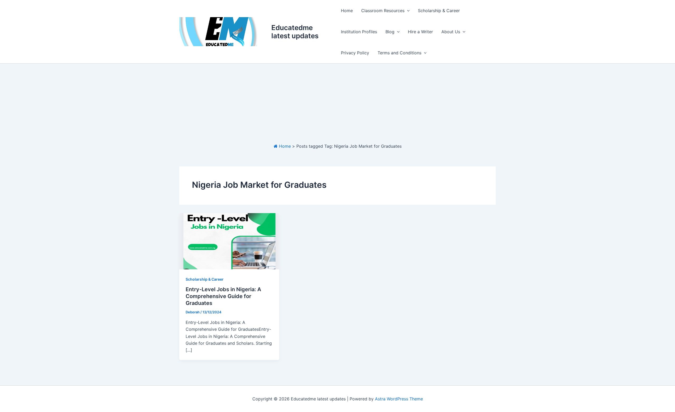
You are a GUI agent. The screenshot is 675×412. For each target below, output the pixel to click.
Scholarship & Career (439, 10)
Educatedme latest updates (295, 31)
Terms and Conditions (399, 52)
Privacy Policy (355, 52)
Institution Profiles (359, 31)
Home (347, 10)
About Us (450, 31)
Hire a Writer (420, 31)
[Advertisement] (337, 103)
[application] (407, 10)
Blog (389, 31)
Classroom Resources (382, 10)
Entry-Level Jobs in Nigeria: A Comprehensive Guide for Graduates (223, 296)
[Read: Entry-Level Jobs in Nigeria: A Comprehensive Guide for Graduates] (229, 240)
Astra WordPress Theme (399, 398)
